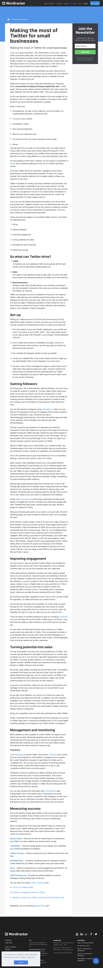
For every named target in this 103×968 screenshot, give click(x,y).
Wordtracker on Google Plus (86, 934)
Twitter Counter (17, 853)
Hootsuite (52, 754)
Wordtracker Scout (37, 949)
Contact (8, 940)
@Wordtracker (39, 905)
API (80, 3)
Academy (73, 3)
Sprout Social (16, 838)
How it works (49, 3)
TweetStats (15, 846)
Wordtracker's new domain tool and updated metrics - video (63, 944)
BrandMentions (16, 861)
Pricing (59, 3)
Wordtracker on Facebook (91, 934)
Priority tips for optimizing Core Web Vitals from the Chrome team (63, 949)
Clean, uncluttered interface (85, 943)
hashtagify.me (47, 409)
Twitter (12, 163)
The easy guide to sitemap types (62, 953)
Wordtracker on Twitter (96, 934)
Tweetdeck (18, 754)
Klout (12, 868)
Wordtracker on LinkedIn (81, 934)
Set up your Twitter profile (23, 887)
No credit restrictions (83, 946)
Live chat (8, 943)
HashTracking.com (18, 875)
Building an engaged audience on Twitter (29, 892)
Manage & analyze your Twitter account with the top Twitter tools (38, 897)
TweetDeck (63, 616)
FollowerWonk (50, 791)
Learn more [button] (31, 957)
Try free (95, 3)
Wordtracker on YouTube (77, 934)
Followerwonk (25, 499)
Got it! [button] (21, 962)
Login (85, 3)
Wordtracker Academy (19, 19)
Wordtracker (13, 3)
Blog (66, 3)
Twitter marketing (37, 882)
